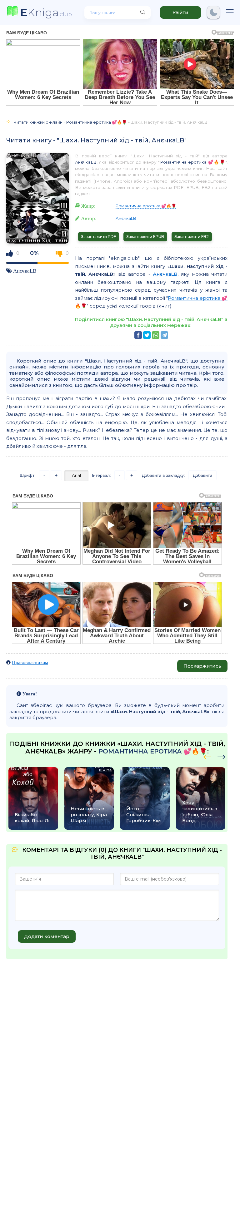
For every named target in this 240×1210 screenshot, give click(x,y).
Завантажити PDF (98, 236)
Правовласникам (30, 662)
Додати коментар (46, 936)
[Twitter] (147, 335)
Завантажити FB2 (192, 236)
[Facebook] (138, 335)
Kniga (46, 12)
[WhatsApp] (155, 335)
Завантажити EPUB (145, 236)
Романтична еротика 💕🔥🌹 (193, 162)
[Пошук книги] (143, 12)
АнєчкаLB (24, 270)
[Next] (207, 756)
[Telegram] (164, 335)
